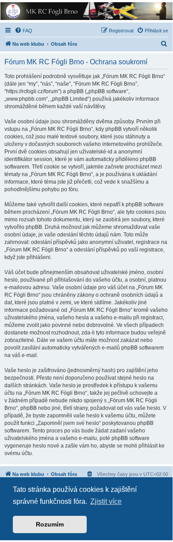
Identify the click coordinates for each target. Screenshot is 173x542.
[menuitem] (23, 30)
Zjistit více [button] (106, 501)
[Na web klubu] (85, 11)
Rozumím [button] (50, 524)
